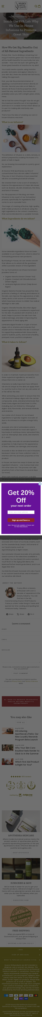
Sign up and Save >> (21, 520)
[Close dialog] (40, 484)
